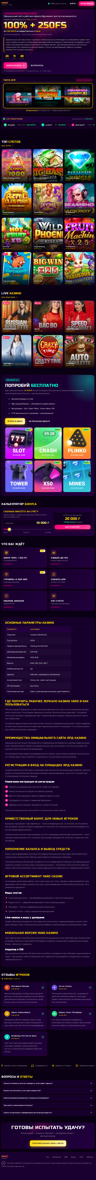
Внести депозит (72, 527)
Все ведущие (8, 297)
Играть (39, 1172)
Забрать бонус (14, 65)
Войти (73, 3)
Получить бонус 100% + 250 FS (48, 1143)
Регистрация (87, 3)
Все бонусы (37, 65)
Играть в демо (15, 421)
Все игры (6, 146)
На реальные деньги (39, 421)
